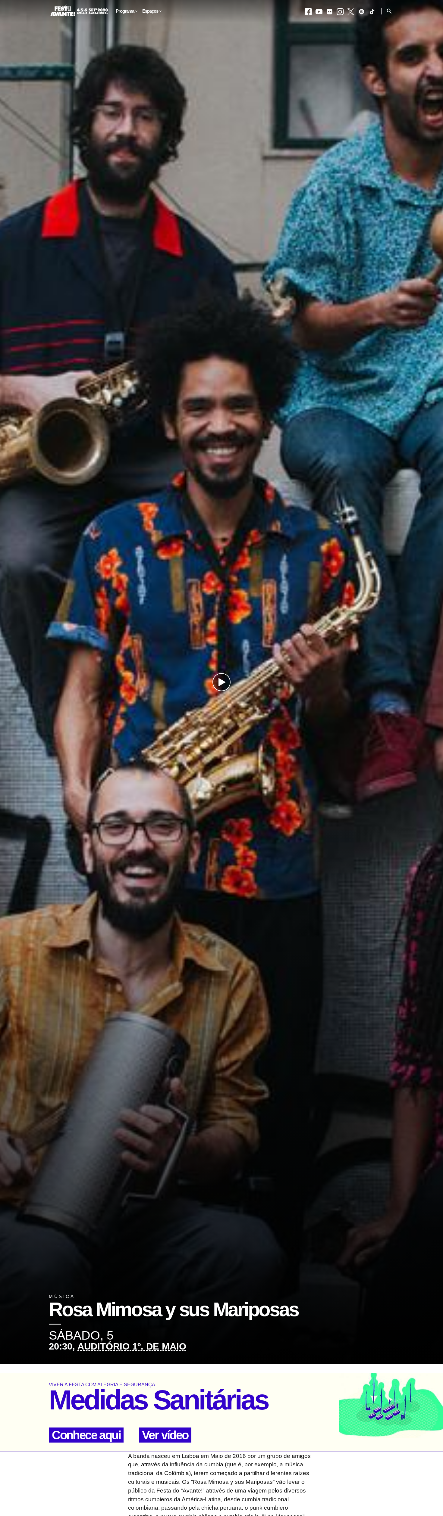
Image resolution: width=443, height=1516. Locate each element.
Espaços (150, 11)
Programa (125, 11)
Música (62, 1296)
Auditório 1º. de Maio (131, 1346)
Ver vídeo (165, 1435)
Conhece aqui (86, 1435)
